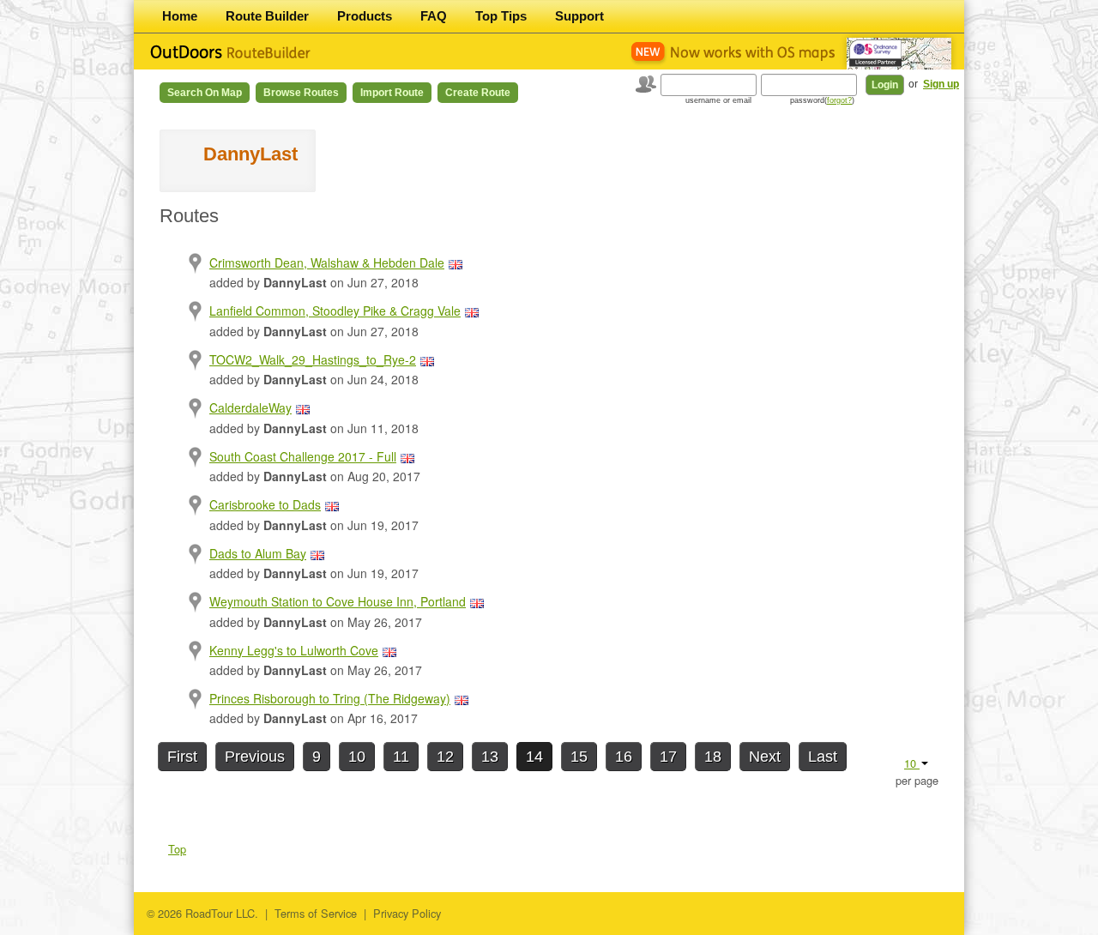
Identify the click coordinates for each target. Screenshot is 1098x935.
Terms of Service (315, 913)
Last (822, 756)
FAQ (433, 16)
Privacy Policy (407, 913)
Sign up (941, 84)
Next (765, 756)
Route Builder (267, 16)
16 (623, 756)
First (182, 756)
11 (401, 756)
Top (177, 849)
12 (445, 756)
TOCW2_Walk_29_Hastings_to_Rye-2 (312, 359)
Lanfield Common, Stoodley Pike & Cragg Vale (335, 310)
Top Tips (501, 16)
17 (668, 756)
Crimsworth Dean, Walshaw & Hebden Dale (326, 262)
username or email (718, 100)
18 (712, 756)
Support (579, 16)
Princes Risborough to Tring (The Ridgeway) (329, 698)
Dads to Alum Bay (257, 553)
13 (489, 756)
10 (356, 756)
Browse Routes (301, 93)
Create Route (477, 93)
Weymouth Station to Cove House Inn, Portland (337, 601)
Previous (255, 756)
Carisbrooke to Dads (265, 504)
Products (364, 16)
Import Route (392, 93)
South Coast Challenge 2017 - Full (302, 456)
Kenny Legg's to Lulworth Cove (293, 650)
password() (822, 100)
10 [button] (912, 763)
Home (179, 16)
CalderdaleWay (250, 407)
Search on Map (204, 93)
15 (579, 756)
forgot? (839, 100)
